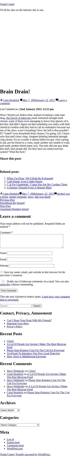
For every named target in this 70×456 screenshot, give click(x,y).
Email (3, 259)
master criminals (18, 196)
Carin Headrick (11, 100)
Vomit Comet (7, 4)
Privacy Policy (14, 326)
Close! (10, 341)
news (30, 196)
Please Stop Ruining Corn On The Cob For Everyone (35, 350)
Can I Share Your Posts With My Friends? (29, 320)
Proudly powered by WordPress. (33, 454)
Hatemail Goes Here (18, 323)
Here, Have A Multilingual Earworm (26, 356)
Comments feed (15, 445)
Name (3, 253)
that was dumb (42, 196)
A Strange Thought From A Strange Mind (29, 187)
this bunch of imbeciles (19, 118)
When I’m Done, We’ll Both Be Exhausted (30, 178)
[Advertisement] (35, 49)
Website (4, 265)
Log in (10, 439)
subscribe (5, 284)
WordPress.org (15, 448)
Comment (6, 232)
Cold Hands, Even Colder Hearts (24, 181)
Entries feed (13, 442)
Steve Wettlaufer (15, 371)
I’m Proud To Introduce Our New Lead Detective (33, 353)
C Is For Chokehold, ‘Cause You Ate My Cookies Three (37, 184)
